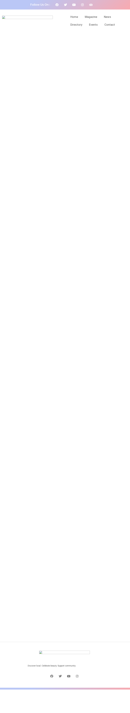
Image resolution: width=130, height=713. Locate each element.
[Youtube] (74, 5)
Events (93, 24)
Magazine (91, 17)
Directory (76, 24)
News (107, 17)
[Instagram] (82, 5)
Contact (109, 24)
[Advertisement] (65, 700)
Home (74, 17)
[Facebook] (57, 5)
